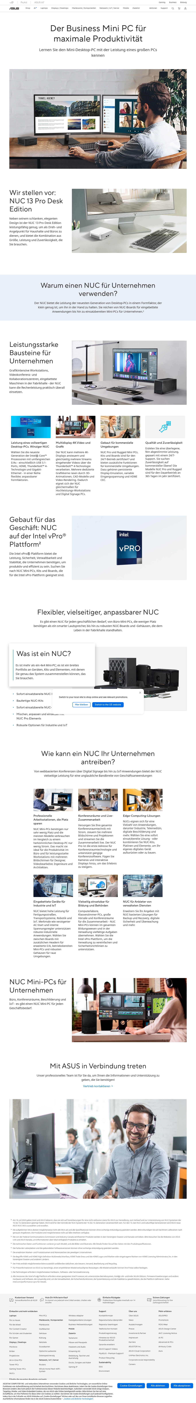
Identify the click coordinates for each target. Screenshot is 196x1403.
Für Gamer (13, 1338)
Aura (161, 1351)
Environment (104, 1371)
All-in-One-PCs (15, 1360)
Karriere (132, 1342)
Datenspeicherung (47, 1355)
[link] (14, 8)
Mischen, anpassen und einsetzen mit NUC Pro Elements (40, 716)
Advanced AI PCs (166, 1342)
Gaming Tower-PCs (17, 1369)
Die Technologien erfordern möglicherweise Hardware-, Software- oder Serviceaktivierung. (51, 1272)
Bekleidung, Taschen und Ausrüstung (79, 1357)
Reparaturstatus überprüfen (110, 1320)
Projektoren (14, 1356)
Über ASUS (133, 1316)
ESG (101, 1367)
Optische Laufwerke (47, 1351)
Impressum (133, 1338)
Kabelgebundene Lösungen (80, 1320)
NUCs (11, 1373)
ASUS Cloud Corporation (139, 1351)
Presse (131, 1329)
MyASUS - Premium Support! (111, 1353)
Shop (28, 8)
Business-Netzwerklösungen (80, 1324)
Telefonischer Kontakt (108, 1329)
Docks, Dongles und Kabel (80, 1362)
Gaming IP (73, 1367)
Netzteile (43, 1342)
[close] (140, 692)
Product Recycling (107, 1358)
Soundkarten (44, 1347)
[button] (162, 2)
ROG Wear (163, 1324)
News (131, 1320)
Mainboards (44, 1325)
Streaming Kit (74, 1351)
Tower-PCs (14, 1364)
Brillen (12, 1351)
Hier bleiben (81, 704)
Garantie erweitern (107, 1344)
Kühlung (42, 1338)
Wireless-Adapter (76, 1316)
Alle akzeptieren (181, 1385)
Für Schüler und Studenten (20, 1333)
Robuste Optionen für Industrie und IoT (42, 725)
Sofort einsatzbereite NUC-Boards (39, 707)
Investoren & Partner (137, 1333)
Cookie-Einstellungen (131, 1385)
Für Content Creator (18, 1329)
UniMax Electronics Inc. (139, 1355)
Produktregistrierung (108, 1333)
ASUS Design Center (167, 1329)
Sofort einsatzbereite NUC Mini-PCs (40, 694)
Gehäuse (42, 1333)
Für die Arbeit (15, 1325)
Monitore (13, 1347)
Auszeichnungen (135, 1324)
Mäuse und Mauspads (78, 1342)
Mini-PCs (43, 1316)
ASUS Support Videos (108, 1349)
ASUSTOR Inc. (135, 1346)
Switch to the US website (108, 704)
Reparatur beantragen (108, 1324)
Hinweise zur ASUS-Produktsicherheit (107, 1339)
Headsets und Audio (77, 1347)
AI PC (161, 1338)
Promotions (163, 1320)
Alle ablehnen (158, 1385)
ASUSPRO (163, 1316)
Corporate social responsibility (142, 1360)
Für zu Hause (14, 1320)
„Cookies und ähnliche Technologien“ (78, 1399)
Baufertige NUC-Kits (30, 701)
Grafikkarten (44, 1329)
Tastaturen (73, 1338)
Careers (132, 1364)
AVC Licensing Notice (168, 1333)
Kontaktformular (106, 1316)
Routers (42, 1364)
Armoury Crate (165, 1346)
